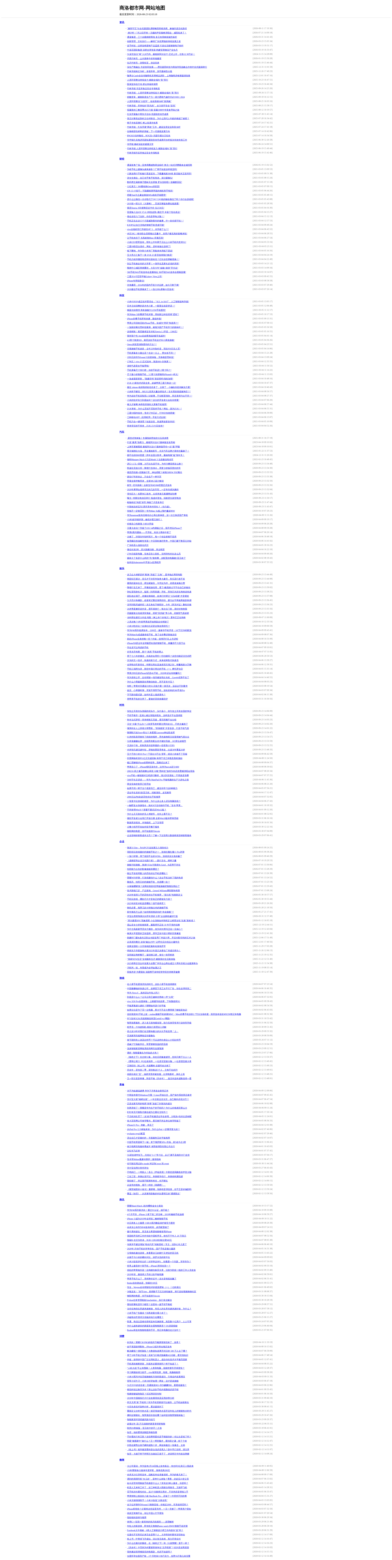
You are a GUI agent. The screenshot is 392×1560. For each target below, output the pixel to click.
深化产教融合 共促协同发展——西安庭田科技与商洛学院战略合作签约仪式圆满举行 (167, 67)
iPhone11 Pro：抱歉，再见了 (140, 1125)
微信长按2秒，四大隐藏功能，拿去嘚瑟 (146, 549)
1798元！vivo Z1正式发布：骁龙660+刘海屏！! (149, 361)
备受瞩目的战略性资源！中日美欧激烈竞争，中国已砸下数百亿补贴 (159, 541)
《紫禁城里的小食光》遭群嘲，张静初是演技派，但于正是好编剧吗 (159, 1189)
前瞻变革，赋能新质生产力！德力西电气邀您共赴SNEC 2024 (156, 97)
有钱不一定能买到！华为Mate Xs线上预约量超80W (151, 511)
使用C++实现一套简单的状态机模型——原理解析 (150, 1522)
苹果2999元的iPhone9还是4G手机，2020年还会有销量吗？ (154, 673)
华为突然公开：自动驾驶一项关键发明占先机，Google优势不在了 (158, 677)
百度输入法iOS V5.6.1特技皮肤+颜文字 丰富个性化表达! (153, 212)
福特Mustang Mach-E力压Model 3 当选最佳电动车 (150, 459)
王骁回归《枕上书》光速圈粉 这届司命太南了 (149, 1066)
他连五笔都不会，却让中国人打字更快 (145, 1513)
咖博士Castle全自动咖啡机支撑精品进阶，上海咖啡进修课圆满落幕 (158, 76)
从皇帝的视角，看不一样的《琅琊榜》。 (146, 1185)
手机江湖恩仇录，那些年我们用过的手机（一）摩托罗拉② (155, 669)
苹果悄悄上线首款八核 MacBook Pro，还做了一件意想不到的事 (157, 1496)
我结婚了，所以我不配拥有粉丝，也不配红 (147, 1181)
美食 (121, 1084)
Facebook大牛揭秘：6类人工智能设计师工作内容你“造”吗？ (155, 1530)
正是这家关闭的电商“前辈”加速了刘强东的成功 (149, 1103)
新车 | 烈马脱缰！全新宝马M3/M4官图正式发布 (149, 485)
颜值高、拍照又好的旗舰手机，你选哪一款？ (148, 882)
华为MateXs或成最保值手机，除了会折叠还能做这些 (152, 635)
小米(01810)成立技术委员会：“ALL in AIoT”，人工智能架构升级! (158, 301)
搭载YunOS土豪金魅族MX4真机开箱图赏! (146, 195)
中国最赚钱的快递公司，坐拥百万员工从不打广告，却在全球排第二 (159, 988)
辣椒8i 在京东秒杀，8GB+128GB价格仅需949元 (149, 1240)
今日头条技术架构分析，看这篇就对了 (145, 1407)
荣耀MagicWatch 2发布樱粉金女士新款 (145, 1206)
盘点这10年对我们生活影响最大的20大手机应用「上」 (153, 1031)
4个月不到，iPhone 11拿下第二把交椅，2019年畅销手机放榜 (155, 1214)
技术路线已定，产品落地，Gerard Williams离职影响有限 (153, 890)
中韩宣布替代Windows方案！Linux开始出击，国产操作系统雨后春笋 (159, 1095)
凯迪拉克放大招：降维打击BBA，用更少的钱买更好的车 (154, 468)
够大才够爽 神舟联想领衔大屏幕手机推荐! (147, 404)
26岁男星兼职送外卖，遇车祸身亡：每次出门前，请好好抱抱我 (157, 609)
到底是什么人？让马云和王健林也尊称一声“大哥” (150, 997)
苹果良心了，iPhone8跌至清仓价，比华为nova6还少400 (153, 767)
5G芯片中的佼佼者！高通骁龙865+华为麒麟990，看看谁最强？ (157, 1385)
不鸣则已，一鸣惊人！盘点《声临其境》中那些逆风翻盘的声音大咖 (159, 1172)
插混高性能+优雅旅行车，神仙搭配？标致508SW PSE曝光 (154, 472)
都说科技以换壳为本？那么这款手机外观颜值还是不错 (153, 1389)
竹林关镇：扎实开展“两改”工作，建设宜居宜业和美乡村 (153, 127)
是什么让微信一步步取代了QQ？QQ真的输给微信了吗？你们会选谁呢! (160, 199)
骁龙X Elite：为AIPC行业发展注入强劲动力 (147, 848)
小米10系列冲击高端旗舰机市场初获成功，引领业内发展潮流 (156, 1377)
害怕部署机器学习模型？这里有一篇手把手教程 (149, 1304)
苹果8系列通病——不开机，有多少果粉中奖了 (149, 532)
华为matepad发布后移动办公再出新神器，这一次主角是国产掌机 (157, 515)
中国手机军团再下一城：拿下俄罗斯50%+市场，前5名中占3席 (156, 1142)
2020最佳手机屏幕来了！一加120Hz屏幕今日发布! (150, 289)
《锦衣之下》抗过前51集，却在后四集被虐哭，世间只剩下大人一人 (159, 1057)
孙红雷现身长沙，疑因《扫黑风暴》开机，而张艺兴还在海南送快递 (159, 592)
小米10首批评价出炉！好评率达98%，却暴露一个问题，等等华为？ (159, 1261)
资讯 (121, 22)
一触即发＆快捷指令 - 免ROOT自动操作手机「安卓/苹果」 (155, 805)
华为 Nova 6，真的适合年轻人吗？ (143, 993)
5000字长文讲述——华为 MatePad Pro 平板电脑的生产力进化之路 (158, 780)
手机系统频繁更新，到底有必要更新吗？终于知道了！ (153, 1364)
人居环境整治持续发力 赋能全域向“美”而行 (147, 80)
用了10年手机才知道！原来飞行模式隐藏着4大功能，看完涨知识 (157, 1355)
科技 (121, 295)
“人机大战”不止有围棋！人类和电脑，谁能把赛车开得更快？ (156, 1368)
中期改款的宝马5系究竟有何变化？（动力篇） (149, 507)
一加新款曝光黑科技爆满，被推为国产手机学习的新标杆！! (155, 327)
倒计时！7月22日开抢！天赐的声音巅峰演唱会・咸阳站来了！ (157, 33)
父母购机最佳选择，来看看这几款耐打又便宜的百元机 (153, 1253)
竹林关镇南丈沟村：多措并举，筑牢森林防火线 (149, 71)
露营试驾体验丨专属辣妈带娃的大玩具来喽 (147, 438)
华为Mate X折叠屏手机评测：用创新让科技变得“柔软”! (153, 314)
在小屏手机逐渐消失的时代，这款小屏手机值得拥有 (151, 984)
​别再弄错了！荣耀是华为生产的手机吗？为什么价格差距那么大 (157, 1108)
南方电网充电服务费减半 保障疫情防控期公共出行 (151, 1146)
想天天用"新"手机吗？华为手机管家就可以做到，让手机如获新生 (158, 1402)
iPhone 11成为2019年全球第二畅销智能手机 (147, 1219)
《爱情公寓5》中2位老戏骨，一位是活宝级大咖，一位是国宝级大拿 (159, 1061)
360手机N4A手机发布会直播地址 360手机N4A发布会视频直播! (156, 272)
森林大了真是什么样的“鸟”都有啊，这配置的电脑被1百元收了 (156, 558)
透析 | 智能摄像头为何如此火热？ (143, 1053)
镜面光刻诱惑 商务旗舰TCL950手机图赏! (146, 310)
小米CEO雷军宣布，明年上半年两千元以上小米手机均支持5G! (156, 242)
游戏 (121, 978)
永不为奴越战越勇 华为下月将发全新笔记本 (147, 1091)
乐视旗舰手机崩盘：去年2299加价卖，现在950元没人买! (153, 349)
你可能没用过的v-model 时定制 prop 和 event (148, 1163)
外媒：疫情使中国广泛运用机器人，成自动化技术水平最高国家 (157, 1359)
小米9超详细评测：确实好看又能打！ (144, 519)
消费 (121, 1336)
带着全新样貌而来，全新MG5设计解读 (145, 481)
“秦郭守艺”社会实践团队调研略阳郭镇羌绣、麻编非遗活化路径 (157, 28)
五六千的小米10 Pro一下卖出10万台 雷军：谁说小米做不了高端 (157, 754)
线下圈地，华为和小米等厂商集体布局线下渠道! (150, 251)
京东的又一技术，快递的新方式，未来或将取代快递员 (153, 660)
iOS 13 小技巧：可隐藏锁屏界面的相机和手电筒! (150, 191)
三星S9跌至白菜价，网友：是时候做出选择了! (149, 246)
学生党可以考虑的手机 (138, 647)
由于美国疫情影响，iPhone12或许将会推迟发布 (149, 1347)
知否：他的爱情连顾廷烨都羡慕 (142, 1432)
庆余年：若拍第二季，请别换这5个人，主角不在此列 (152, 1070)
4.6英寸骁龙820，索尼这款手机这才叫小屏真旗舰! (151, 340)
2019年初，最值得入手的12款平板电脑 (145, 1274)
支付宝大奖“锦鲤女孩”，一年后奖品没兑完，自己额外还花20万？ (158, 1099)
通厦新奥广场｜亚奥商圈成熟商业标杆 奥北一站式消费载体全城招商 (159, 165)
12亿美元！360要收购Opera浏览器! (143, 186)
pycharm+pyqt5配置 (136, 1133)
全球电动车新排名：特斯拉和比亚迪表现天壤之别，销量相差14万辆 (159, 665)
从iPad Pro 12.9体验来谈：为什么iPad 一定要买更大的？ (153, 1129)
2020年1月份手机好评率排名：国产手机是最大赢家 (151, 1249)
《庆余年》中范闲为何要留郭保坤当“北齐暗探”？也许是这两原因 (158, 1547)
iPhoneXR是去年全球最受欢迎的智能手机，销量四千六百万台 (156, 643)
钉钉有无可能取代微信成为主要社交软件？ (147, 1112)
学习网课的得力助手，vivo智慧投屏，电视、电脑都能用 (153, 1372)
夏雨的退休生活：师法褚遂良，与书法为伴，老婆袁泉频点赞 (156, 583)
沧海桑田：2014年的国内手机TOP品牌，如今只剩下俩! (153, 285)
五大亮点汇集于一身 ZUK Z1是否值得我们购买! (149, 255)
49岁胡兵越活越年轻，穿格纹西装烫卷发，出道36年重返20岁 (156, 750)
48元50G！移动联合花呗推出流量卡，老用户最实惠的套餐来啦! (157, 233)
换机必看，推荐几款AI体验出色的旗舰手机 (147, 908)
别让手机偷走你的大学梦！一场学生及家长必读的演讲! (153, 263)
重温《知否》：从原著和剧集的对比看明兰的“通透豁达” (153, 1193)
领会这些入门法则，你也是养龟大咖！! (145, 216)
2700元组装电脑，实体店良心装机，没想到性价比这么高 (154, 554)
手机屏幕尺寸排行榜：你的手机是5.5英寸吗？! (149, 370)
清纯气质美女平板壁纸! (138, 366)
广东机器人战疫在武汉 (138, 545)
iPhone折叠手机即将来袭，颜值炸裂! (144, 319)
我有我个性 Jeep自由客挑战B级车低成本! (146, 336)
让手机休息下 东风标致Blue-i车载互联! (145, 238)
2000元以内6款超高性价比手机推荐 (143, 797)
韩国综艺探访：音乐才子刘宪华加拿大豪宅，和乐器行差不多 (156, 579)
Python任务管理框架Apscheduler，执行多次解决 (149, 1300)
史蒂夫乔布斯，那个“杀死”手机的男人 (145, 652)
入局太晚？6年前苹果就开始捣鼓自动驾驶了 (148, 622)
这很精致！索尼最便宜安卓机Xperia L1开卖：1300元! (152, 331)
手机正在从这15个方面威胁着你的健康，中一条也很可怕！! (155, 221)
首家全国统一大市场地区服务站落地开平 (146, 946)
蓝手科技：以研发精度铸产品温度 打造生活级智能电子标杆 (155, 46)
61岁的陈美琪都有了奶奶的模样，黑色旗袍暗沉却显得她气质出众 (158, 737)
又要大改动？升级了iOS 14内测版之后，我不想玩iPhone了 (154, 528)
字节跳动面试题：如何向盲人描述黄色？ (146, 695)
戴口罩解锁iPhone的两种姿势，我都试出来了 (148, 762)
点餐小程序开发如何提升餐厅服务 (143, 827)
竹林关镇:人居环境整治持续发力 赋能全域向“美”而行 (152, 148)
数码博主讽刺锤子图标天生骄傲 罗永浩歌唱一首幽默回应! (154, 182)
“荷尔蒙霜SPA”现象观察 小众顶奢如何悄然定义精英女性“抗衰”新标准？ (161, 920)
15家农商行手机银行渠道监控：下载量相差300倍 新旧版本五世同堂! (159, 173)
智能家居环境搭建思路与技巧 (141, 1419)
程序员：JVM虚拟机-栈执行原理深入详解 (146, 1027)
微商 (121, 1460)
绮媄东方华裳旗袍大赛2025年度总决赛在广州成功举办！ (154, 950)
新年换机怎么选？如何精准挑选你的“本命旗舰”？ (150, 912)
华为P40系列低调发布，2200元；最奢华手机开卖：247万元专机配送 (159, 630)
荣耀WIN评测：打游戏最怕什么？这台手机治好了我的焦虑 (155, 878)
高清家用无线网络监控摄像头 (141, 1036)
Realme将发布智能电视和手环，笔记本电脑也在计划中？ (154, 1330)
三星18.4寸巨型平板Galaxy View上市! (144, 276)
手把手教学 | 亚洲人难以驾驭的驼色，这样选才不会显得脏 (154, 715)
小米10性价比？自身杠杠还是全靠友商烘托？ (148, 626)
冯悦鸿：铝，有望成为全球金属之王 (144, 968)
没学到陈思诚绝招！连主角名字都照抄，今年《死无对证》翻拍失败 (159, 605)
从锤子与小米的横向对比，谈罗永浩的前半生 (148, 1257)
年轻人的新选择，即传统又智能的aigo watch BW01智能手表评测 (157, 1526)
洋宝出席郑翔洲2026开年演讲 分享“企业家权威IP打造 (152, 916)
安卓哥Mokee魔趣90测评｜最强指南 (144, 1159)
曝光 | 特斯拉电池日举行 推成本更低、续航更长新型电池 (154, 498)
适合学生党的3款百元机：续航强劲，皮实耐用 (149, 792)
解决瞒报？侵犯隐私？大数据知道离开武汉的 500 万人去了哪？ (157, 1351)
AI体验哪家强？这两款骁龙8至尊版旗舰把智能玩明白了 (153, 886)
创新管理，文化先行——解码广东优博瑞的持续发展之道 (154, 41)
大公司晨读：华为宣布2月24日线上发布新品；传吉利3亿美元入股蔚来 (160, 1466)
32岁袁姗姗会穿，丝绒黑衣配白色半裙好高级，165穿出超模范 (156, 741)
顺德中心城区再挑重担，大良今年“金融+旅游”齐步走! (152, 268)
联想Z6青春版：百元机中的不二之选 (144, 1428)
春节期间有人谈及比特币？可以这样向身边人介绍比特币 (154, 1040)
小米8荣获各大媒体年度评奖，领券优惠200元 (148, 1470)
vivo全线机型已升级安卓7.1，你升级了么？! (148, 229)
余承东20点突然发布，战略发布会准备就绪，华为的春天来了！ (157, 1475)
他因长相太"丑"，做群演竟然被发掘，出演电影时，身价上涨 (156, 1074)
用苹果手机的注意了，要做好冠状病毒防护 (147, 699)
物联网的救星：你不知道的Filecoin (143, 831)
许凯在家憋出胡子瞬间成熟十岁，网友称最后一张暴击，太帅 (156, 1445)
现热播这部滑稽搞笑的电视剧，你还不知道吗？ (149, 1552)
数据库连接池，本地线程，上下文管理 (145, 822)
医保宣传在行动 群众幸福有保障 (142, 84)
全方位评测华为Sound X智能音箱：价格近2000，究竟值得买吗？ (157, 1505)
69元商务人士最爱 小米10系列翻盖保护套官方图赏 (151, 1223)
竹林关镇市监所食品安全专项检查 (143, 153)
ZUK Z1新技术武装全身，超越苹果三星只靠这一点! (151, 383)
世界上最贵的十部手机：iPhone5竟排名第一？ (149, 1266)
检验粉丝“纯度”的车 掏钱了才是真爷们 (145, 502)
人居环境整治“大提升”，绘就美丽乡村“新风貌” (149, 101)
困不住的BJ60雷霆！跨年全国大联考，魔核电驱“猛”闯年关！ (156, 455)
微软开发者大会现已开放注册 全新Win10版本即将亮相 (152, 818)
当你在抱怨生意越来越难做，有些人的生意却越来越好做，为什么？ (159, 1309)
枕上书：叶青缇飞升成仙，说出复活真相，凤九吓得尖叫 (154, 1539)
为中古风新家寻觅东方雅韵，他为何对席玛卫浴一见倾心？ (155, 929)
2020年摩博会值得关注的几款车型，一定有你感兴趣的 (153, 489)
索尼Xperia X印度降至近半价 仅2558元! (145, 208)
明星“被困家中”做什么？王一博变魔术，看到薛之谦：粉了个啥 (157, 1441)
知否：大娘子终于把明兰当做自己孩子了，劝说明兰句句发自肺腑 (158, 1454)
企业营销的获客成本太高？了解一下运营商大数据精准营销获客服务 (159, 835)
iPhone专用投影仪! (136, 281)
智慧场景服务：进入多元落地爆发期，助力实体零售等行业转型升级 (159, 1023)
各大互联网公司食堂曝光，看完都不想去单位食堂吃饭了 (154, 1121)
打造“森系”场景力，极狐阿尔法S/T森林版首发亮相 (151, 442)
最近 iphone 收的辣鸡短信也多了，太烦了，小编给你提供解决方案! (159, 387)
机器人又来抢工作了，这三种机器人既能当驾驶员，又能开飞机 (157, 1487)
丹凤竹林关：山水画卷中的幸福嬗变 (144, 58)
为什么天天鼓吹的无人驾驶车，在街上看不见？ (149, 814)
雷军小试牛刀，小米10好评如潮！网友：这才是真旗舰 (153, 1381)
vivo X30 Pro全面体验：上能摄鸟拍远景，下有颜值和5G (153, 1001)
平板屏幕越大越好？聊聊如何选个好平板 (146, 1006)
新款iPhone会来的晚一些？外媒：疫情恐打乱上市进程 (152, 639)
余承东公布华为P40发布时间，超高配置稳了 (148, 1227)
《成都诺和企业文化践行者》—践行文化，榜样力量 (151, 860)
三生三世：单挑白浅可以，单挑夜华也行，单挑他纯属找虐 (155, 1176)
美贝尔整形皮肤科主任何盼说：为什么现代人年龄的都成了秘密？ (158, 118)
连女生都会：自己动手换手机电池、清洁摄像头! (150, 178)
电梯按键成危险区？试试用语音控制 (144, 1394)
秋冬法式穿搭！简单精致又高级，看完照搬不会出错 (151, 720)
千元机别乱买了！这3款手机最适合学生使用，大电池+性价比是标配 (159, 1116)
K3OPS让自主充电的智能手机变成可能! (145, 225)
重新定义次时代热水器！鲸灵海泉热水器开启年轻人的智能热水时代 (159, 1411)
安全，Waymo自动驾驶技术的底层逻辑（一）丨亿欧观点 (154, 1287)
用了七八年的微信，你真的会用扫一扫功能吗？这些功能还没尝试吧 (159, 656)
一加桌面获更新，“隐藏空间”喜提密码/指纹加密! (150, 379)
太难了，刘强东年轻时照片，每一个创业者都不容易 (151, 537)
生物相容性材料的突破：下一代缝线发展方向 (148, 131)
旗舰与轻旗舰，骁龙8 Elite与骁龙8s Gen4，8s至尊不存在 (153, 865)
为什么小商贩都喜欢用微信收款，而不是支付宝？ (150, 682)
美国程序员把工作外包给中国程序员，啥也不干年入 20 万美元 (156, 1236)
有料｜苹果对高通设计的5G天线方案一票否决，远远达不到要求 (157, 686)
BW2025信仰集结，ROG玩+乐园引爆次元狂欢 (148, 136)
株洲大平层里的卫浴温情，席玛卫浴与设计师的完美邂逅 (154, 933)
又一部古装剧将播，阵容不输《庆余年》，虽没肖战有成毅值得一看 (159, 1078)
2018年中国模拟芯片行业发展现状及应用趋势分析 (150, 1398)
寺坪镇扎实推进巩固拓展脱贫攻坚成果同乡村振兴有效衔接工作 (157, 140)
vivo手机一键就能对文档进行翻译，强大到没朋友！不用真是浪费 (158, 775)
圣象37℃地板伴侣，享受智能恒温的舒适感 (147, 1044)
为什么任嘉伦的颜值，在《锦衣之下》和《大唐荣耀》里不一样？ (158, 1543)
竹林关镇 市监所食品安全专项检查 (143, 88)
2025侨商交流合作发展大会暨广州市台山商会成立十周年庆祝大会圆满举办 (162, 963)
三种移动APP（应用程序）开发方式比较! (146, 417)
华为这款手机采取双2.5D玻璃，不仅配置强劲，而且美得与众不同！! (159, 396)
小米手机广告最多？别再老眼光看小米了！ (147, 1313)
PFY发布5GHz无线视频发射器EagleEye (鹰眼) (148, 1018)
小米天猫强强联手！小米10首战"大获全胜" (147, 1500)
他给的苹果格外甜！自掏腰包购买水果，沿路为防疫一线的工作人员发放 (161, 1270)
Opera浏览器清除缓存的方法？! (142, 344)
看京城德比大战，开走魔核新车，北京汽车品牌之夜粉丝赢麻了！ (158, 451)
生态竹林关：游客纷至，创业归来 (143, 63)
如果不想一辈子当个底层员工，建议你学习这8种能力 (152, 788)
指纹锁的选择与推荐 (136, 1517)
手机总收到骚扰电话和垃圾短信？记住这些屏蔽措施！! (153, 259)
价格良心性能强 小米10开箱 (140, 524)
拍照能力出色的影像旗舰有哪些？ (143, 869)
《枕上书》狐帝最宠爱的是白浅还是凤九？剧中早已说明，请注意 (158, 1449)
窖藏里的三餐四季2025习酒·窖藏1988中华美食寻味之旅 (153, 110)
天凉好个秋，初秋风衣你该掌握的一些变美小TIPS (151, 745)
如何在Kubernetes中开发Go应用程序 (144, 562)
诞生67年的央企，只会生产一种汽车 (144, 477)
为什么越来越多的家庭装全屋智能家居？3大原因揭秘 (152, 1326)
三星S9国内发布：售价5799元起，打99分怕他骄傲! (151, 413)
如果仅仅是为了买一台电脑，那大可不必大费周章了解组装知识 (157, 1010)
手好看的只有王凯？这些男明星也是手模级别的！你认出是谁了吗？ (159, 1437)
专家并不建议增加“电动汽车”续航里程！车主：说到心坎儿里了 (157, 1244)
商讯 (121, 1199)
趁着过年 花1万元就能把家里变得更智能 (146, 1424)
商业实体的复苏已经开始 (139, 784)
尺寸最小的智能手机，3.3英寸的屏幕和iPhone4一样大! (152, 374)
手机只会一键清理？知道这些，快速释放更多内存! (151, 421)
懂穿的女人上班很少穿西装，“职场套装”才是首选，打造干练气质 (158, 728)
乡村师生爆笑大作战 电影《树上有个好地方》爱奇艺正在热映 (156, 617)
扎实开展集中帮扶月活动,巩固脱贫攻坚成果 (147, 114)
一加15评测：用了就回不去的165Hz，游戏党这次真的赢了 (154, 856)
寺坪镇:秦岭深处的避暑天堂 (140, 144)
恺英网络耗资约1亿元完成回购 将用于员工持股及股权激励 (154, 758)
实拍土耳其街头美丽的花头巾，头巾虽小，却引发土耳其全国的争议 (159, 711)
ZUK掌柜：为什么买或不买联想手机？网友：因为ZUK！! (154, 409)
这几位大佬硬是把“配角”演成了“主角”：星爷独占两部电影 (154, 575)
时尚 (121, 705)
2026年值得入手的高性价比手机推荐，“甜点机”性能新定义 (155, 895)
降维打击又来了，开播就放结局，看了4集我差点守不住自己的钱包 (158, 587)
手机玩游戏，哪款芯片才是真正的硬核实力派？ (149, 899)
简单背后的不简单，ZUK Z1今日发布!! (145, 426)
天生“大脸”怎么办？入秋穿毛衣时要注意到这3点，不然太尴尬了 (157, 724)
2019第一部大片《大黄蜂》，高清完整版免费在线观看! (153, 203)
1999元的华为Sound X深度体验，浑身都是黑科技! (150, 357)
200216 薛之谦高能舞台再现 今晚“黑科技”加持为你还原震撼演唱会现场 (160, 771)
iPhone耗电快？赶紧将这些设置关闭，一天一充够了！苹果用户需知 (159, 1509)
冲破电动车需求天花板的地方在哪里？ (145, 1317)
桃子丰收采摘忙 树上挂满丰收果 (142, 123)
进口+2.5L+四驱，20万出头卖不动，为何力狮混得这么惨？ (155, 464)
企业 (121, 841)
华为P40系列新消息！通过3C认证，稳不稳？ (148, 1210)
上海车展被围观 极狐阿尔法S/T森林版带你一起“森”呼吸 (153, 447)
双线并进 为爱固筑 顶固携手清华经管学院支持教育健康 (153, 972)
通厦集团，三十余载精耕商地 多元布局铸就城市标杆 (152, 37)
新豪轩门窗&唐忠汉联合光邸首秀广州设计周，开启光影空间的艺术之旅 (161, 938)
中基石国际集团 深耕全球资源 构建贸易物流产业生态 (152, 50)
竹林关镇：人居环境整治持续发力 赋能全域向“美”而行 (153, 93)
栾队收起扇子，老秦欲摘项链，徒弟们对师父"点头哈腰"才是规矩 (158, 596)
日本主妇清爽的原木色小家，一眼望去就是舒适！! (151, 306)
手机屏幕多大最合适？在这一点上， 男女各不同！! (151, 353)
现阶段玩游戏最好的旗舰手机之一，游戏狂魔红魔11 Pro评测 (155, 852)
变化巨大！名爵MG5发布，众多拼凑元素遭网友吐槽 (152, 494)
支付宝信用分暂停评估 (138, 1168)
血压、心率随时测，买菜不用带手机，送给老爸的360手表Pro (156, 690)
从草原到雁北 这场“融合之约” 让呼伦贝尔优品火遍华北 (153, 942)
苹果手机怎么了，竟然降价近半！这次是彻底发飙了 (151, 1279)
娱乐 (121, 568)
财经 (121, 159)
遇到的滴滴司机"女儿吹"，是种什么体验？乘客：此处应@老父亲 (158, 1479)
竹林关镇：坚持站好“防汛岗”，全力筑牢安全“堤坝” (151, 106)
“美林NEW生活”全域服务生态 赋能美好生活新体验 (151, 959)
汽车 (121, 432)
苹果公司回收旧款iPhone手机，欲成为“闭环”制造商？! (153, 323)
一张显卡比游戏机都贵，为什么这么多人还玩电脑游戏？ (154, 801)
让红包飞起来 (133, 1151)
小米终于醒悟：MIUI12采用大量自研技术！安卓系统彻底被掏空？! (159, 391)
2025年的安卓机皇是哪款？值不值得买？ (146, 903)
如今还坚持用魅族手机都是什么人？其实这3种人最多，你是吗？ (157, 1483)
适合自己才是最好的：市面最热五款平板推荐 (148, 1138)
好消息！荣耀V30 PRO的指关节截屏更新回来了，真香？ (154, 1342)
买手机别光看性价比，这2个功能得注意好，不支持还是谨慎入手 (157, 1492)
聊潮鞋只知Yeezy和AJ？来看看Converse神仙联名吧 (151, 732)
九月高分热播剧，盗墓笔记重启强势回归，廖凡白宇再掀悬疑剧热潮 (159, 600)
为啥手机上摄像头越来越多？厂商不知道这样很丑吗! (152, 169)
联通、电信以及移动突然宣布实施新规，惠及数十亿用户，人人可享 (159, 1321)
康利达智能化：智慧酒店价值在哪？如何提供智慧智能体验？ (156, 1415)
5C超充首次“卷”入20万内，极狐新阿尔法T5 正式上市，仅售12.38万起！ (161, 54)
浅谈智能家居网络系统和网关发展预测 (145, 1048)
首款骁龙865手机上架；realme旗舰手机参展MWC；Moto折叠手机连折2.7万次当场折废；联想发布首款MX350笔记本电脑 (184, 1014)
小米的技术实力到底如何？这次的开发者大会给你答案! (153, 400)
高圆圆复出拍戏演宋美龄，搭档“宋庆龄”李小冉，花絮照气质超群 (158, 613)
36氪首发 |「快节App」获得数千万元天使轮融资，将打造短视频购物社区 (161, 1291)
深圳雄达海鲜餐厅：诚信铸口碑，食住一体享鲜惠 (150, 955)
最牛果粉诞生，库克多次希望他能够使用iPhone (149, 1231)
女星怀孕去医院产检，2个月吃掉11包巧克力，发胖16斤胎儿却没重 (158, 1556)
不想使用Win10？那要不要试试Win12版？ (146, 810)
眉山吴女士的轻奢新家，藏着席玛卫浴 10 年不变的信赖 (153, 925)
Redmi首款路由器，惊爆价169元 (142, 1283)
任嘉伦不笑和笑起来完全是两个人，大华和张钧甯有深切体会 (156, 1535)
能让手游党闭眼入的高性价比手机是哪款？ (147, 873)
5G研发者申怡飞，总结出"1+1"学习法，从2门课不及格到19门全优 (158, 1155)
